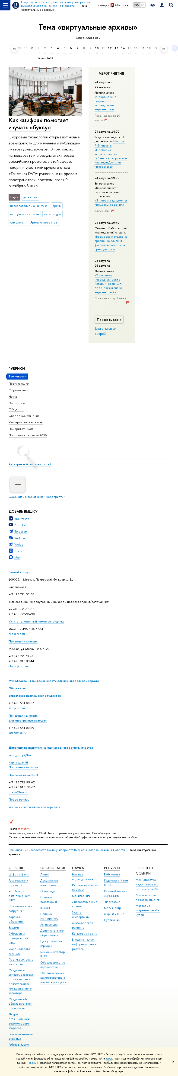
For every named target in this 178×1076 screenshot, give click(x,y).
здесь (109, 1058)
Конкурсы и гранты (84, 934)
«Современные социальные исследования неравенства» (105, 103)
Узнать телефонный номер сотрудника (36, 621)
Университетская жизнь (26, 422)
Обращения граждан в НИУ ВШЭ (19, 938)
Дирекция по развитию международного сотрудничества (51, 747)
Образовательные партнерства (52, 965)
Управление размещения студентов (35, 695)
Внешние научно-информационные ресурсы (84, 944)
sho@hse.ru (17, 708)
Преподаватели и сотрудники (20, 908)
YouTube (20, 525)
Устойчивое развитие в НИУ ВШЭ (19, 895)
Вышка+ (45, 908)
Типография (112, 902)
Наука (13, 396)
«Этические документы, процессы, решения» (111, 202)
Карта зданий (18, 762)
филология (17, 222)
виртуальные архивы (24, 214)
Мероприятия (111, 73)
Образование (18, 390)
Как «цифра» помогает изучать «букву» (39, 123)
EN (142, 4)
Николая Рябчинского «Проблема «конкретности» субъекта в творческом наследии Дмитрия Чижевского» (111, 154)
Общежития (17, 688)
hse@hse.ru (17, 634)
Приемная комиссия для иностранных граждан (28, 717)
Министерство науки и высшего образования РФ (147, 884)
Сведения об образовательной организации (20, 1003)
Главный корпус (19, 572)
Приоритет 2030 (21, 429)
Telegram (21, 531)
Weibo (18, 544)
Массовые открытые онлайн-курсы (148, 910)
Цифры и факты (19, 874)
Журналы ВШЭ (114, 914)
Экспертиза (17, 403)
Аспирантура (48, 924)
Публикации (112, 920)
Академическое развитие (82, 925)
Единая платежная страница (21, 1036)
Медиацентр (112, 908)
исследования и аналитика (29, 206)
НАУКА (78, 867)
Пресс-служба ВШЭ (23, 775)
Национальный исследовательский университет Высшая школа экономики (59, 850)
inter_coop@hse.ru (22, 755)
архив (57, 206)
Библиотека (112, 874)
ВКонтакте (21, 519)
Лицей (44, 874)
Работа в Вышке (19, 1045)
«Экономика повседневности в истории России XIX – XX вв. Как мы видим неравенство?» (109, 283)
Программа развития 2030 (28, 435)
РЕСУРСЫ (112, 867)
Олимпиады (48, 891)
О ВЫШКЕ (17, 867)
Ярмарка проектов (43, 222)
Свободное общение (24, 416)
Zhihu (18, 551)
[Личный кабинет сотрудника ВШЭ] (161, 5)
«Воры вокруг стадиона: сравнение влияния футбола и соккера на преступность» (111, 242)
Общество (16, 409)
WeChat (20, 538)
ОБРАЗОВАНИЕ (53, 867)
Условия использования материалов (34, 807)
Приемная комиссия (23, 641)
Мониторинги (81, 896)
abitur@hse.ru (18, 666)
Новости (119, 850)
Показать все (108, 319)
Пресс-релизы (19, 799)
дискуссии (30, 197)
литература (52, 214)
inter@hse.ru (17, 733)
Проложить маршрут (23, 767)
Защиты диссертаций (80, 914)
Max (17, 557)
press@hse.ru (18, 792)
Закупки (14, 927)
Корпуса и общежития (16, 919)
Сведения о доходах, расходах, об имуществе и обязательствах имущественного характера (21, 981)
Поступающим (19, 383)
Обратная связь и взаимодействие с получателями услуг (53, 977)
